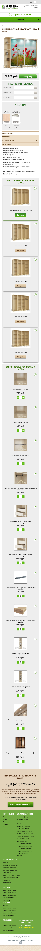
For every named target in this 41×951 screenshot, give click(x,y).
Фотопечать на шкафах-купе (25, 833)
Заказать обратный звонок (26, 927)
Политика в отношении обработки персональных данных (20, 938)
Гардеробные (7, 873)
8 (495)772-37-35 (22, 784)
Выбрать (20, 250)
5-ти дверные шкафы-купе (24, 851)
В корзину (27, 76)
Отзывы (5, 824)
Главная (4, 26)
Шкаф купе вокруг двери (10, 878)
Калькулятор (7, 883)
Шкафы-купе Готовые (9, 892)
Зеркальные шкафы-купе (24, 831)
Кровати (5, 905)
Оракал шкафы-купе (23, 838)
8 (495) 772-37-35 (22, 14)
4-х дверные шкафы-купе (24, 848)
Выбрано (20, 215)
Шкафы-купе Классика (23, 826)
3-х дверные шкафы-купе (24, 846)
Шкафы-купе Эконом (23, 828)
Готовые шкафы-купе (23, 817)
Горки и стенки (7, 900)
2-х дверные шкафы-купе (24, 843)
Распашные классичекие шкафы (24, 822)
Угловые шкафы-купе (9, 868)
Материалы (6, 880)
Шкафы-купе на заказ (9, 890)
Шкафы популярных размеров (23, 854)
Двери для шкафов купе (10, 870)
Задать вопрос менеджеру (20, 805)
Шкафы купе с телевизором (11, 875)
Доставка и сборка (8, 822)
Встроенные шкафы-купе (10, 865)
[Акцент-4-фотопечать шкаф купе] (20, 53)
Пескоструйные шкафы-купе (25, 836)
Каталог (5, 863)
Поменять (6, 122)
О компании (6, 817)
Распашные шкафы (22, 819)
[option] (20, 53)
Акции (5, 819)
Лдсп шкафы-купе (22, 841)
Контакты (6, 827)
